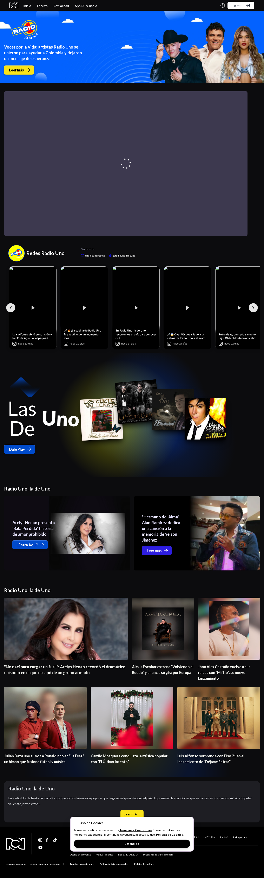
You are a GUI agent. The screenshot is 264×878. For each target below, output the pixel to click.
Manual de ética (104, 854)
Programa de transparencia (158, 854)
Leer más (16, 70)
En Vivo (42, 6)
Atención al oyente (80, 854)
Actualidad (61, 6)
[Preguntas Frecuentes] (222, 5)
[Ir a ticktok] (40, 840)
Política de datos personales (114, 864)
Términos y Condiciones (135, 830)
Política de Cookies (169, 834)
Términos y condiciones (81, 864)
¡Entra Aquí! (27, 545)
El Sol (196, 837)
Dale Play (17, 449)
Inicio (27, 6)
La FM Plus (209, 837)
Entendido (132, 843)
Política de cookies (143, 864)
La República (240, 837)
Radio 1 (224, 837)
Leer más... (132, 814)
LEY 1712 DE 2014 (128, 854)
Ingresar (237, 5)
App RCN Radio (86, 6)
